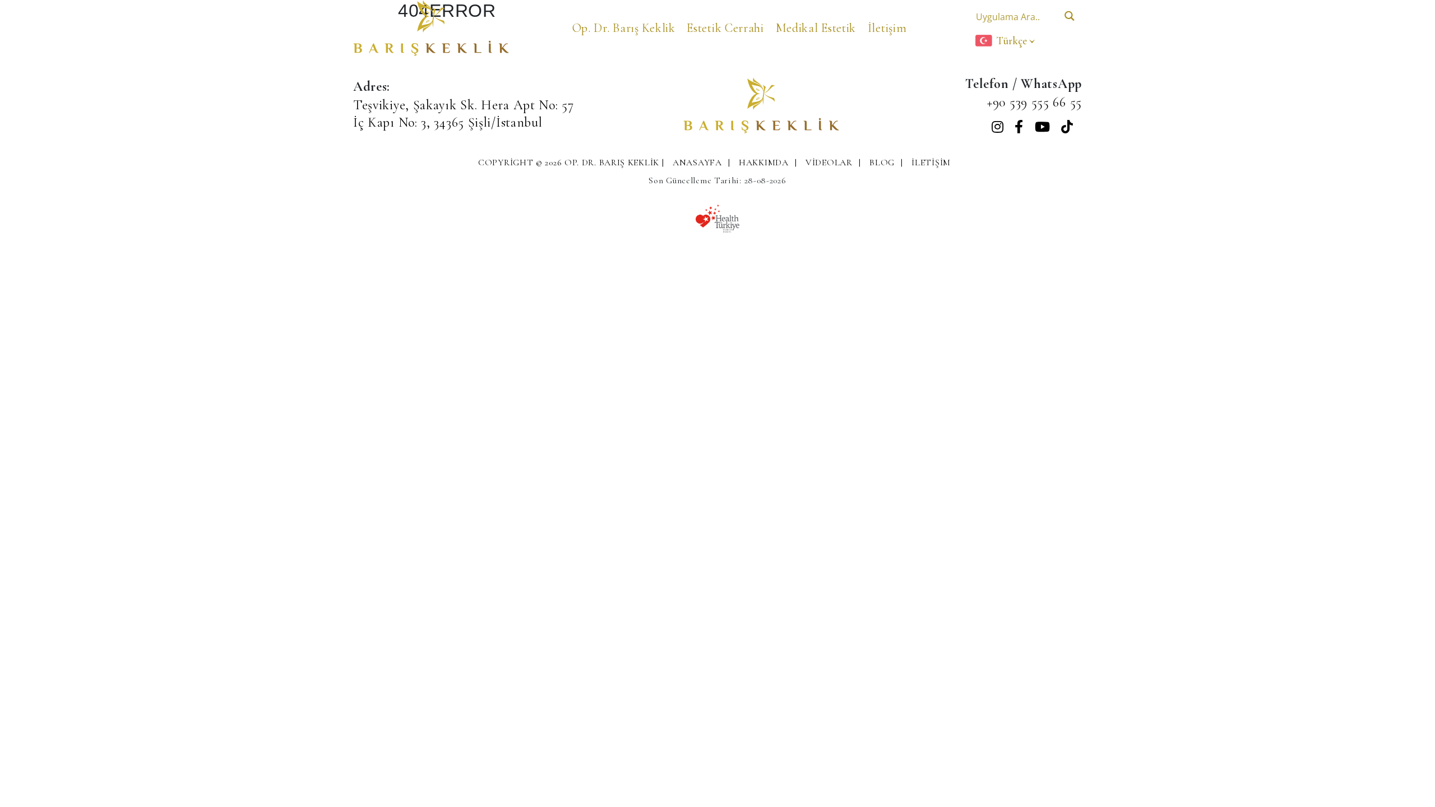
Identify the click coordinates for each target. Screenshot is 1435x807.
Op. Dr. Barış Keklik (623, 28)
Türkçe (1012, 40)
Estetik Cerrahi (725, 28)
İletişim (887, 28)
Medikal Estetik (816, 28)
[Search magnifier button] (1069, 16)
